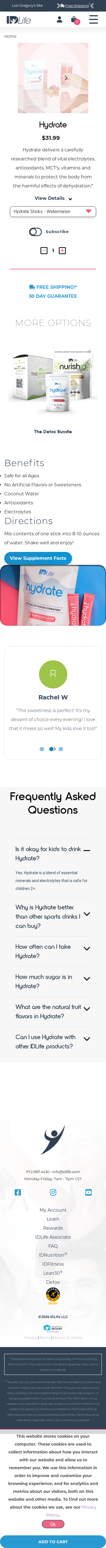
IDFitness (53, 1264)
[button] (63, 78)
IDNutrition (53, 1255)
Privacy (30, 1338)
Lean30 (53, 1273)
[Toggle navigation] (93, 19)
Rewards (53, 1228)
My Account (53, 1210)
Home (10, 36)
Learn (53, 1219)
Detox (53, 1282)
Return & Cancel (67, 1338)
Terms (45, 1338)
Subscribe (57, 231)
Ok (53, 1524)
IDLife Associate (53, 1237)
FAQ (53, 1246)
